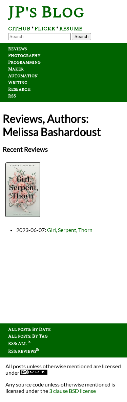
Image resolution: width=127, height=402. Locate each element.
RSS (12, 96)
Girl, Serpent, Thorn (69, 230)
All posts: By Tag (28, 336)
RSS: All (18, 343)
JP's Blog (46, 12)
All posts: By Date (29, 329)
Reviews (17, 49)
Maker (16, 69)
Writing (17, 82)
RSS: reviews (22, 351)
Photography (24, 55)
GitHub (19, 29)
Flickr (45, 29)
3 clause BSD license (72, 390)
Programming (24, 62)
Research (19, 89)
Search (81, 36)
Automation (23, 76)
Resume (70, 29)
